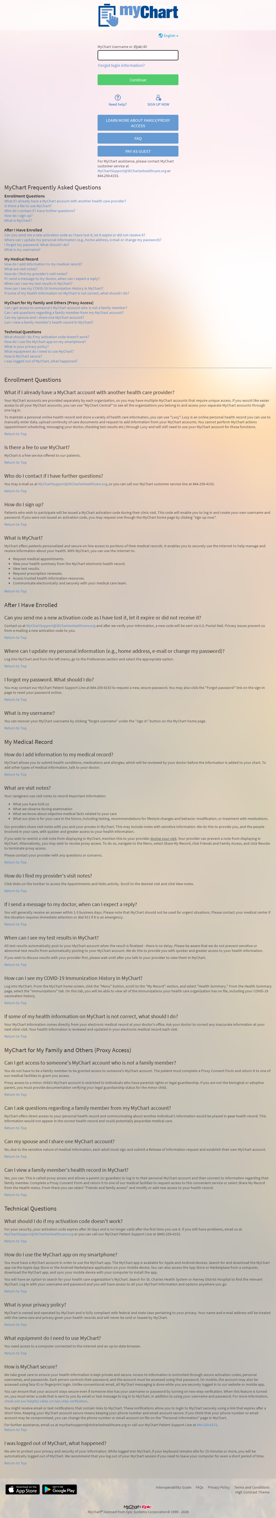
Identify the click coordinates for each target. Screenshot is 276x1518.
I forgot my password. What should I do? (36, 244)
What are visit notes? (20, 268)
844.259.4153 (207, 1424)
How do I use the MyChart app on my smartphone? (45, 341)
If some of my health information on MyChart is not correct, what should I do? (66, 293)
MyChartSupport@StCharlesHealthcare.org (72, 483)
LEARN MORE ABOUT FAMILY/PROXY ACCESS (138, 122)
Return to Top (15, 433)
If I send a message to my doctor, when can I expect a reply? (52, 278)
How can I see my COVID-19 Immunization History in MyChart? (53, 288)
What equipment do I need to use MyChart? (39, 351)
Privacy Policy (219, 1487)
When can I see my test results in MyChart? (38, 283)
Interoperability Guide (173, 1487)
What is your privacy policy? (26, 346)
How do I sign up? (18, 215)
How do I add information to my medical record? (43, 264)
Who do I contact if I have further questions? (39, 210)
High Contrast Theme (252, 1492)
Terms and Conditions (252, 1487)
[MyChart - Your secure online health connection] (137, 15)
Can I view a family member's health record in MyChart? (48, 322)
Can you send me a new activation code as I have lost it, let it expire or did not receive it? (74, 235)
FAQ (138, 138)
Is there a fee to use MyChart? (27, 205)
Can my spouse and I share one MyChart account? (44, 317)
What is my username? (22, 249)
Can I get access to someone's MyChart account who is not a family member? (65, 307)
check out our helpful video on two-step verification (45, 1401)
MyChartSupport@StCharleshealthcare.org (132, 171)
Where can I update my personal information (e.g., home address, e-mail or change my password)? (82, 239)
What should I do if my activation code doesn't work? (46, 336)
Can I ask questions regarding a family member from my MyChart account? (64, 312)
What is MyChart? (18, 220)
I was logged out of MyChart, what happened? (41, 361)
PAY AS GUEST (138, 151)
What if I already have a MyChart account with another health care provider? (65, 201)
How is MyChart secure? (23, 356)
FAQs (199, 1487)
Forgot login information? (121, 65)
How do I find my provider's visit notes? (35, 273)
